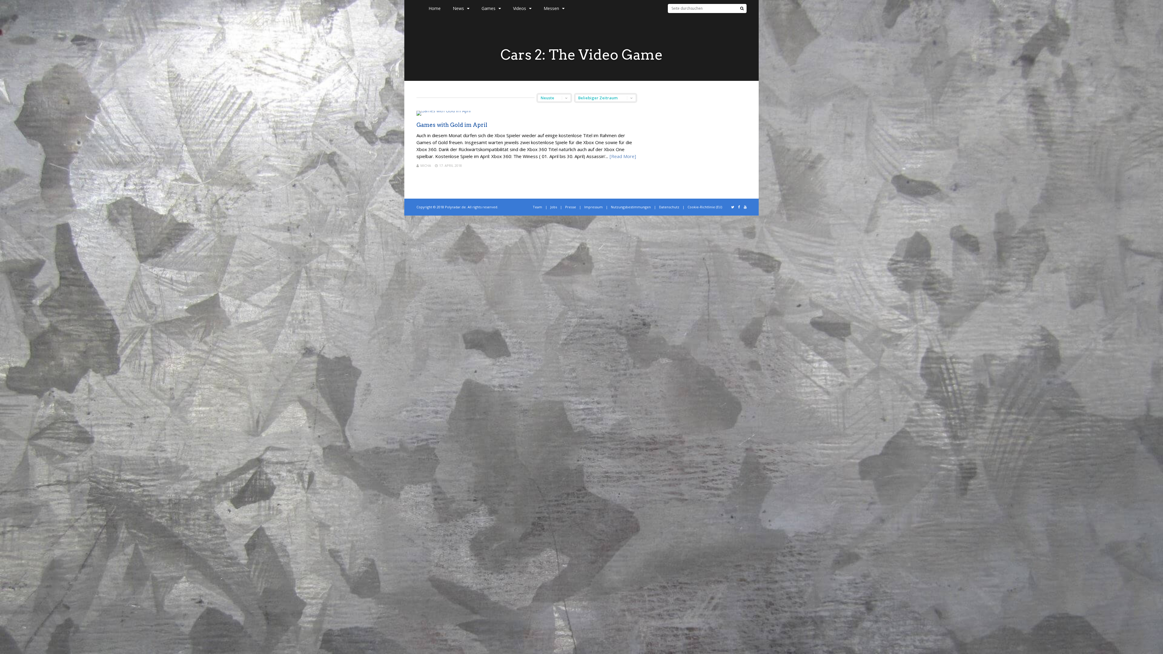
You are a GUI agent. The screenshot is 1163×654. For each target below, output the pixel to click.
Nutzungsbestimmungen (631, 207)
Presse (570, 207)
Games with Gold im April (451, 125)
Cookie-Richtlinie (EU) (705, 207)
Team (537, 207)
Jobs (553, 207)
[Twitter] (732, 207)
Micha (425, 165)
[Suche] (742, 8)
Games (488, 8)
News (458, 8)
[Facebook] (739, 207)
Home (435, 8)
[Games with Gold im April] (443, 111)
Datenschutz (669, 207)
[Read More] (623, 156)
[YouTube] (745, 207)
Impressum (593, 207)
